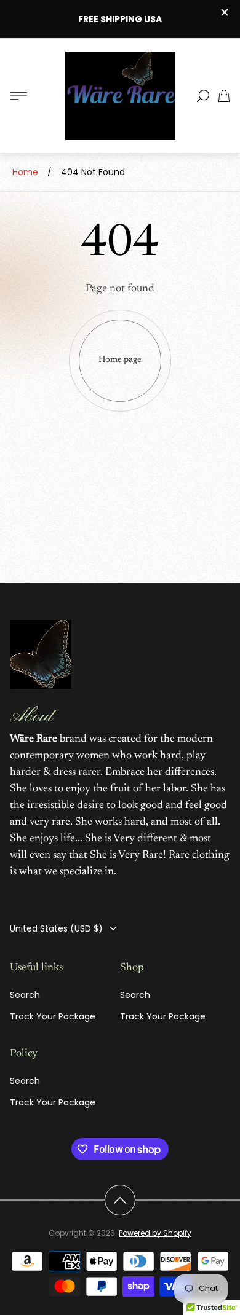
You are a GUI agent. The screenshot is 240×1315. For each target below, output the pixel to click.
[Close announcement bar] (224, 12)
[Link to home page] (40, 655)
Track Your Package (52, 1016)
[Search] (203, 95)
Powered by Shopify (155, 1233)
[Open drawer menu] (18, 95)
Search (25, 995)
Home (25, 172)
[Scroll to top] (120, 1200)
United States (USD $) (56, 928)
